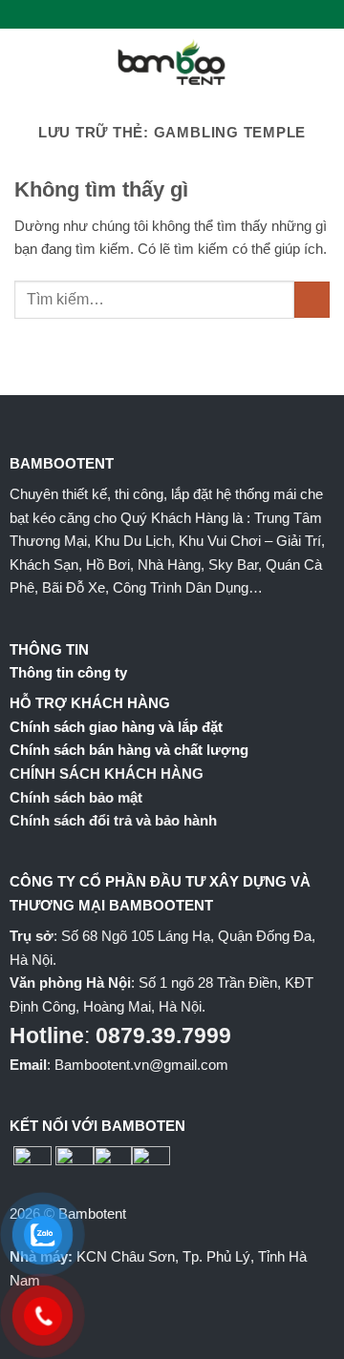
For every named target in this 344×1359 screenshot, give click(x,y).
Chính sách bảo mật (76, 797)
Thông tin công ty (68, 672)
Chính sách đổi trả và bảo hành (113, 820)
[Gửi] (312, 300)
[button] (25, 62)
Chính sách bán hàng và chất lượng (129, 750)
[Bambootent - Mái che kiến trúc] (172, 62)
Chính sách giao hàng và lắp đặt (116, 727)
